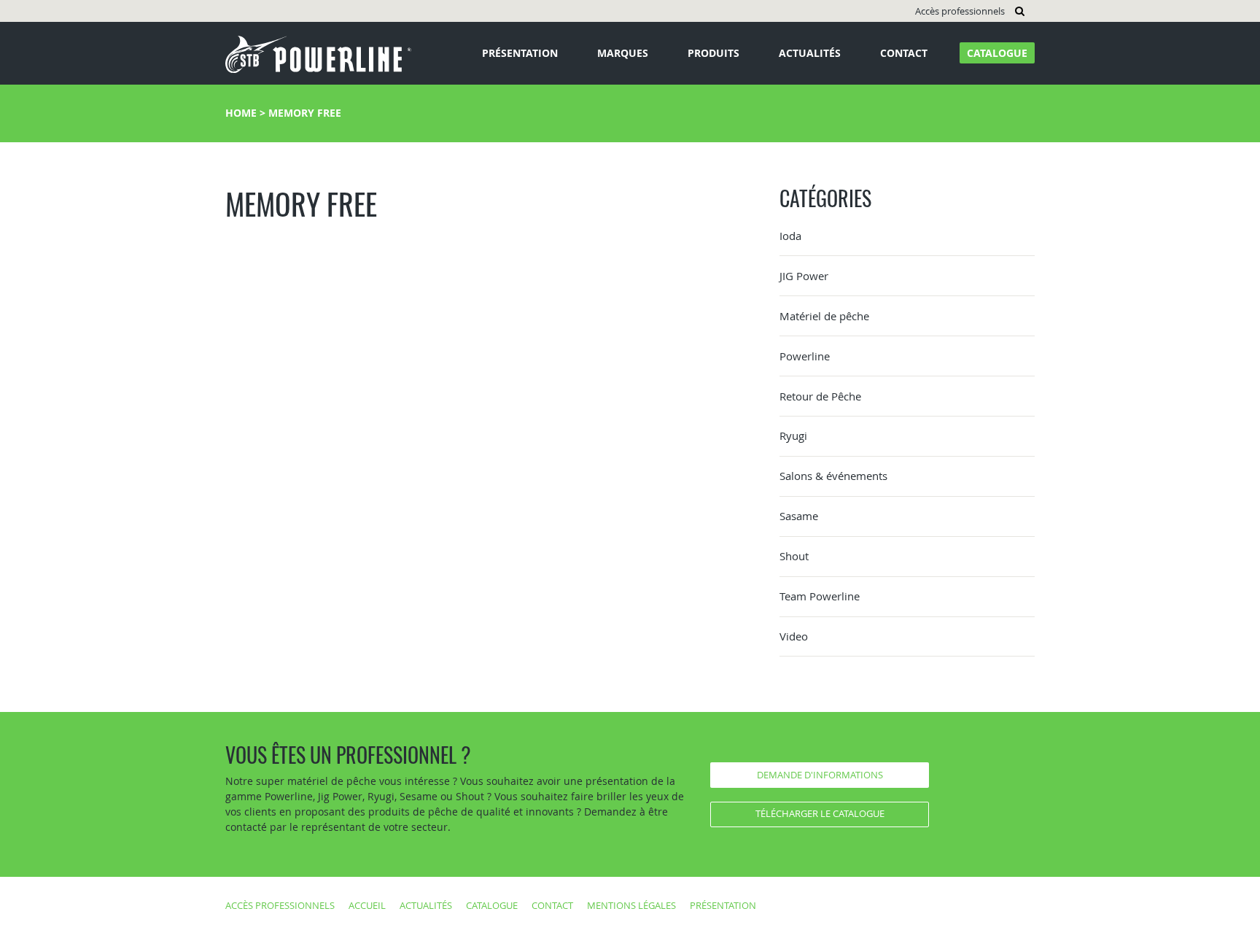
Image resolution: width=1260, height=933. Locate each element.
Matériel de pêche (824, 316)
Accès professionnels (960, 11)
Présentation (520, 53)
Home (241, 113)
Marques (622, 53)
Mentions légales (631, 905)
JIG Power (803, 275)
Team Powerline (819, 596)
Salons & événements (833, 475)
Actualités (810, 53)
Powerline (804, 356)
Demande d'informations (820, 774)
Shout (794, 556)
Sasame (798, 515)
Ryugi (793, 435)
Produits (713, 53)
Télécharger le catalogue (819, 813)
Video (793, 636)
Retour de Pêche (820, 396)
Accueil (367, 905)
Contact (904, 53)
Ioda (790, 235)
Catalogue (997, 53)
